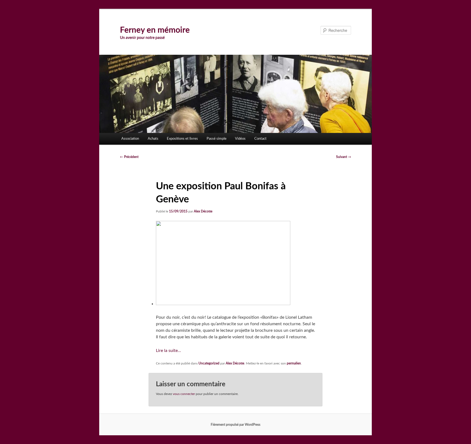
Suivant (343, 157)
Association (130, 139)
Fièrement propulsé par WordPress (235, 424)
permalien (294, 363)
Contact (260, 139)
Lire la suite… (168, 350)
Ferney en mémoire (155, 30)
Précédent (129, 157)
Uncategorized (208, 363)
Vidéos (240, 139)
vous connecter (184, 394)
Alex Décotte (203, 211)
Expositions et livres (182, 139)
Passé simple (217, 139)
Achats (153, 139)
